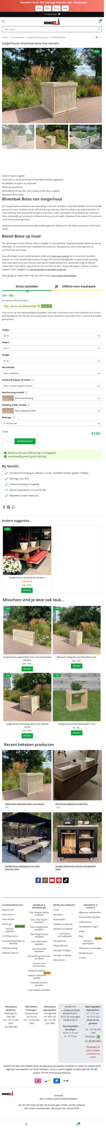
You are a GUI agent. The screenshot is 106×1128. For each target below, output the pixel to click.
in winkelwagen (25, 441)
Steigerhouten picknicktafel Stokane (27, 577)
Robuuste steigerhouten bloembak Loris (76, 657)
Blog (81, 936)
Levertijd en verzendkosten (64, 934)
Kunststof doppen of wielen (17, 379)
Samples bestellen (36, 970)
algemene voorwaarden (53, 1065)
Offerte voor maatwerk (79, 286)
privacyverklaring (62, 1072)
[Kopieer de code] (38, 306)
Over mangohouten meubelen (39, 928)
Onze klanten (8, 914)
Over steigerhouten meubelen (39, 935)
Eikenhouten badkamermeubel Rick (71, 804)
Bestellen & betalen (64, 905)
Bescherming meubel (14, 392)
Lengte (5, 329)
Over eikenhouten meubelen (39, 942)
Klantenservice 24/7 (12, 905)
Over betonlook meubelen (39, 950)
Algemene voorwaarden (90, 912)
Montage (8, 417)
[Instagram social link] (45, 880)
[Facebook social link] (4, 507)
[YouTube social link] (52, 880)
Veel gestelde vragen (88, 926)
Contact (82, 957)
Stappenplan (59, 919)
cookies (36, 1072)
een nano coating (60, 256)
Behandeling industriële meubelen (39, 957)
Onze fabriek (8, 919)
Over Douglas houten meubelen (39, 913)
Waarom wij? (8, 910)
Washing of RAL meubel (15, 404)
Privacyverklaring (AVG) (89, 917)
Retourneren (59, 960)
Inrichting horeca (10, 936)
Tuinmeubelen (18, 37)
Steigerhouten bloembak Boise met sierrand (24, 804)
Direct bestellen (27, 286)
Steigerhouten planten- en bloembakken (47, 37)
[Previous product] (93, 37)
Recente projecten (14, 929)
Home (5, 37)
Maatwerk (58, 914)
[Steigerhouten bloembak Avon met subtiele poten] (27, 697)
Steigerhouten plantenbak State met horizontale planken (27, 658)
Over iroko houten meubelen (39, 920)
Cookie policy (85, 922)
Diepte (5, 342)
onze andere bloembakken (64, 275)
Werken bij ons (86, 953)
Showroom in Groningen (90, 948)
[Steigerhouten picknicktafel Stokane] (27, 550)
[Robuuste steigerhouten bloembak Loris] (77, 630)
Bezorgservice (59, 941)
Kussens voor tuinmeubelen (39, 964)
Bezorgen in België (62, 950)
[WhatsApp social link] (13, 507)
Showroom (7, 924)
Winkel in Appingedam (91, 942)
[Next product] (100, 37)
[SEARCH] (99, 29)
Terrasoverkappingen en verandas (13, 942)
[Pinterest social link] (8, 507)
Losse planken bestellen (39, 990)
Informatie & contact (90, 906)
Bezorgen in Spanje (62, 955)
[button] (52, 335)
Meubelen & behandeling (39, 906)
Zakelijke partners (10, 953)
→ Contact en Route (70, 1010)
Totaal (5, 431)
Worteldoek (8, 367)
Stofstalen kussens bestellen (39, 983)
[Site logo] (52, 21)
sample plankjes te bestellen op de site (47, 269)
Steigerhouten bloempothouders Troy (76, 723)
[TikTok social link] (66, 880)
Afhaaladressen (60, 945)
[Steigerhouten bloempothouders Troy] (77, 697)
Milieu (82, 931)
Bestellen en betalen (62, 928)
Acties (56, 910)
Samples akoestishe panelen (39, 976)
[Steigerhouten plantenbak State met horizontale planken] (27, 630)
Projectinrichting (9, 948)
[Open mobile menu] (3, 21)
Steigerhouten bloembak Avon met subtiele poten (27, 725)
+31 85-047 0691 (50, 14)
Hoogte (5, 354)
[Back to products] (97, 37)
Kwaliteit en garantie (63, 924)
